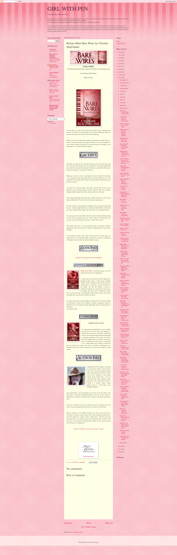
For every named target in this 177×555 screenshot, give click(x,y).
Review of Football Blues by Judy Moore (124, 112)
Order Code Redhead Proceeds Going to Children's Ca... (124, 304)
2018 (120, 75)
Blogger (96, 542)
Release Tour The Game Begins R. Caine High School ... (124, 374)
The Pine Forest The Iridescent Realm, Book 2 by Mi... (124, 425)
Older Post (109, 523)
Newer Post (68, 523)
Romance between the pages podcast (124, 431)
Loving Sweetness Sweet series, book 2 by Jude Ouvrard (124, 161)
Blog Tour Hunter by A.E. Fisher (124, 224)
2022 (120, 63)
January (122, 443)
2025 (120, 55)
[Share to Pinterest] (96, 462)
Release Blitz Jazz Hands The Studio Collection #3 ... (124, 318)
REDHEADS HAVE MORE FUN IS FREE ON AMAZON (54, 60)
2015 (120, 449)
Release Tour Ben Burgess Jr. (124, 229)
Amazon (78, 257)
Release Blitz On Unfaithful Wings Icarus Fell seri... (124, 146)
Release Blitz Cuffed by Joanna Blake (124, 214)
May (121, 100)
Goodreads (98, 257)
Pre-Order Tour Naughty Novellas (124, 187)
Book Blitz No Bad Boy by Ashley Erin (124, 219)
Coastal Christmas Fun (53, 68)
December (123, 80)
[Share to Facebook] (95, 462)
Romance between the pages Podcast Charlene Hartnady (124, 132)
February (122, 108)
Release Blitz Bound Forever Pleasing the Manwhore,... (124, 246)
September (123, 88)
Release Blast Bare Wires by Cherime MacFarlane (124, 181)
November (123, 83)
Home (89, 523)
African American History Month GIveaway (124, 335)
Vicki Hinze (52, 49)
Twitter (88, 429)
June (121, 97)
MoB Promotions (89, 456)
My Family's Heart (54, 80)
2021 (120, 66)
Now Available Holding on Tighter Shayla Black (124, 396)
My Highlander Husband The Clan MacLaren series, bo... (124, 153)
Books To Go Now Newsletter (54, 92)
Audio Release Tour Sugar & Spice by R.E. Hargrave (124, 253)
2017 (120, 78)
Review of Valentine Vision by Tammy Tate (123, 411)
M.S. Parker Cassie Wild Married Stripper (124, 437)
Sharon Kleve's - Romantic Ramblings (53, 55)
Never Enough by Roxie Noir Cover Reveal (124, 296)
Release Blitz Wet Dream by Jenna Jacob (124, 174)
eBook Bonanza (53, 51)
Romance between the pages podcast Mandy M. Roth (124, 283)
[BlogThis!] (91, 462)
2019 (120, 72)
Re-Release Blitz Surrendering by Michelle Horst (124, 290)
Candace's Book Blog (53, 96)
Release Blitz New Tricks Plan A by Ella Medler (124, 311)
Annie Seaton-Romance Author (54, 65)
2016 (120, 446)
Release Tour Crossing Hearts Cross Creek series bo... (124, 381)
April (121, 102)
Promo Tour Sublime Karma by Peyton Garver (124, 168)
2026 (120, 52)
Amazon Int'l (87, 257)
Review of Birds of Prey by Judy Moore (124, 125)
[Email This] (89, 462)
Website (82, 429)
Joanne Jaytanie (53, 73)
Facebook (75, 429)
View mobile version (88, 527)
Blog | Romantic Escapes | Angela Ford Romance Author (53, 107)
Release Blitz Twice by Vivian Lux (123, 200)
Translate (53, 123)
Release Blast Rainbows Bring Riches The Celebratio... (124, 194)
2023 (120, 61)
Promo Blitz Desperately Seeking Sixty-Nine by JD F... (124, 360)
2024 (120, 58)
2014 (120, 452)
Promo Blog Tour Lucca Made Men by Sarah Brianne (124, 403)
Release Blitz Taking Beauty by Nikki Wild (124, 353)
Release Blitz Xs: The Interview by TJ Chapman (124, 324)
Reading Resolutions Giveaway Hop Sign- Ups (54, 100)
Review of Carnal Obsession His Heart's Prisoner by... (124, 261)
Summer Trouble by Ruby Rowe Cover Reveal (124, 239)
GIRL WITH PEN (67, 8)
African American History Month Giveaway (124, 330)
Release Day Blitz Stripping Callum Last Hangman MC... (124, 389)
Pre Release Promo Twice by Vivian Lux (124, 234)
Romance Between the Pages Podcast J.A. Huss (124, 207)
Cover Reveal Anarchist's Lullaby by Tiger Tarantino (124, 367)
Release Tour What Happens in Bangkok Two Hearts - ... (124, 268)
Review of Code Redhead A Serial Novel (124, 341)
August (122, 91)
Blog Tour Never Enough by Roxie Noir (124, 139)
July (121, 94)
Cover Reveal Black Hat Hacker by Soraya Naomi (124, 119)
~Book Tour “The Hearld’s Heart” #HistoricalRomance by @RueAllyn (54, 84)
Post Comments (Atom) (77, 532)
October (122, 86)
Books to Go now (54, 90)
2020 (120, 69)
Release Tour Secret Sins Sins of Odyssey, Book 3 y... (124, 418)
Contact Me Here (121, 44)
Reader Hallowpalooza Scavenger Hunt (53, 75)
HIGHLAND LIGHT (86, 271)
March (122, 105)
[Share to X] (93, 462)
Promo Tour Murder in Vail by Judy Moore (124, 347)
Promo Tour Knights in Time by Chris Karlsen (124, 275)
